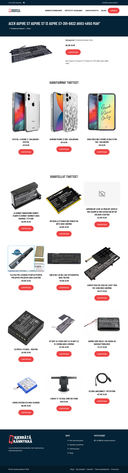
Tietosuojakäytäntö (102, 469)
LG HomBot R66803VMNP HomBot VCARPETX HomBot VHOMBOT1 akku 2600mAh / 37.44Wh (26, 216)
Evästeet (90, 469)
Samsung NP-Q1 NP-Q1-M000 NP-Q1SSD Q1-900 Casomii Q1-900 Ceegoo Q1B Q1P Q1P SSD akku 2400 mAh (102, 212)
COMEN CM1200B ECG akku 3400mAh (26, 402)
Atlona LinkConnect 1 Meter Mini (102, 391)
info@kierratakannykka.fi (110, 3)
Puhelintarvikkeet (18, 28)
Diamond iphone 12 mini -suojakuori (64, 139)
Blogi (103, 10)
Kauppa (114, 11)
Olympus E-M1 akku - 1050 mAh (26, 349)
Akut (29, 28)
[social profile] (23, 3)
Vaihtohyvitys (92, 10)
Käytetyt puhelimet (73, 10)
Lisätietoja (73, 52)
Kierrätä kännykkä (53, 10)
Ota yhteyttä (80, 469)
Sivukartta (115, 469)
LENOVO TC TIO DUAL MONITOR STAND (64, 398)
